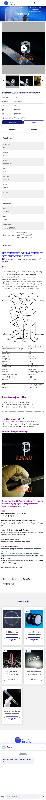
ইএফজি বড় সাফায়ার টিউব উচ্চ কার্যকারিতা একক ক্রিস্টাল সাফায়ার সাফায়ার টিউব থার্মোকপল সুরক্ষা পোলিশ (12, 712)
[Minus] (43, 747)
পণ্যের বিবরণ (34, 130)
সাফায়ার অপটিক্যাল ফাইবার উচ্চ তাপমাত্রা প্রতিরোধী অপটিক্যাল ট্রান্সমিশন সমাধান (34, 633)
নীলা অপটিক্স (26, 579)
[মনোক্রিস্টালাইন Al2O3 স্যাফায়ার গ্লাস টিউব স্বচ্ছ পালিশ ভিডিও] (23, 48)
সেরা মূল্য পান (12, 122)
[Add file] (2, 796)
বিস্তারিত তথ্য (12, 130)
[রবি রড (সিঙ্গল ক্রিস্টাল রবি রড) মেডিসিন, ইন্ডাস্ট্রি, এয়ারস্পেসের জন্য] (12, 659)
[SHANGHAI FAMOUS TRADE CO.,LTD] (9, 3)
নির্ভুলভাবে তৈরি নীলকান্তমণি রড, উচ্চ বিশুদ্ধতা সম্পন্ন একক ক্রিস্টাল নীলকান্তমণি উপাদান (34, 673)
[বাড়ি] (23, 743)
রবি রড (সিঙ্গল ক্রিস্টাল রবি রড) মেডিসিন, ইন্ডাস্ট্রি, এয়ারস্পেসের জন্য (12, 673)
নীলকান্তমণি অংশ (8, 584)
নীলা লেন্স (14, 579)
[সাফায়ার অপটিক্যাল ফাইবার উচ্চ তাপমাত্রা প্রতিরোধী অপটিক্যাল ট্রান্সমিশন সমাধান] (34, 619)
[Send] (43, 796)
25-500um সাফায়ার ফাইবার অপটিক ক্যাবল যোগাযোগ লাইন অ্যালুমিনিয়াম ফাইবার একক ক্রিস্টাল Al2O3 (12, 633)
